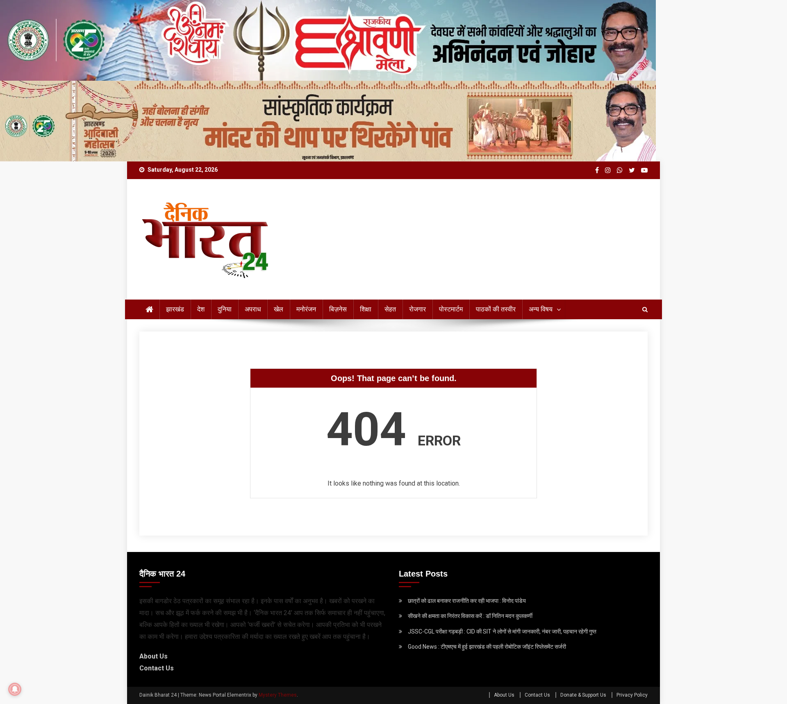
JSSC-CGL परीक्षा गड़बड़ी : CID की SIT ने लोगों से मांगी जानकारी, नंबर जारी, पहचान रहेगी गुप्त (502, 631)
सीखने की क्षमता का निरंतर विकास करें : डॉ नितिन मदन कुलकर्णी (470, 616)
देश (201, 309)
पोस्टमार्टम (451, 309)
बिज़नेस (338, 309)
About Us (153, 656)
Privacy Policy (632, 695)
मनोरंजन (306, 309)
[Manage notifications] (14, 689)
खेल (278, 309)
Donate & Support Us (583, 695)
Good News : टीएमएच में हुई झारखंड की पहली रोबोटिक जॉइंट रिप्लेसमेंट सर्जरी (487, 646)
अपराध (253, 309)
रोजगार (417, 309)
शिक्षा (365, 309)
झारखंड (175, 309)
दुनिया (225, 309)
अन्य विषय (541, 309)
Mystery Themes (278, 695)
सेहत (390, 309)
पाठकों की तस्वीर (496, 309)
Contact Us (156, 668)
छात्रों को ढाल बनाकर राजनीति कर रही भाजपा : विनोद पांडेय (467, 600)
